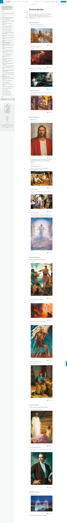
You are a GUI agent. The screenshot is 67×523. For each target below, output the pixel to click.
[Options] (65, 4)
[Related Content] (63, 4)
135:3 (45, 449)
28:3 (43, 92)
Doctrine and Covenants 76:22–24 (37, 449)
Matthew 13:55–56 (34, 168)
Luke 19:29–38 (45, 191)
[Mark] (26, 14)
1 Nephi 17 (33, 261)
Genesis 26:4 (40, 92)
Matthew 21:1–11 (34, 191)
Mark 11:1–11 (40, 191)
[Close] (26, 12)
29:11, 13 (38, 216)
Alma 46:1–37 (37, 323)
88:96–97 (42, 216)
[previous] (16, 262)
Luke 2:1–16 (33, 164)
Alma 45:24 (33, 323)
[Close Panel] (13, 4)
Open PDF (50, 45)
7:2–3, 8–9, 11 (39, 26)
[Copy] (26, 16)
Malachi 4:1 (33, 214)
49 (47, 92)
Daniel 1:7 (33, 70)
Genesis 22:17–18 (34, 92)
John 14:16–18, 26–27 (35, 121)
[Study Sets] (59, 4)
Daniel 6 (32, 48)
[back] (1, 4)
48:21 (45, 92)
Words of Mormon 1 (34, 363)
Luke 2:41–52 (40, 168)
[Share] (26, 17)
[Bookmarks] (61, 4)
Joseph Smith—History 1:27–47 (36, 409)
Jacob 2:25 (34, 94)
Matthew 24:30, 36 (39, 214)
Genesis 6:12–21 (34, 26)
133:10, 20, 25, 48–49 (48, 216)
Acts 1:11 (44, 214)
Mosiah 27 (33, 301)
